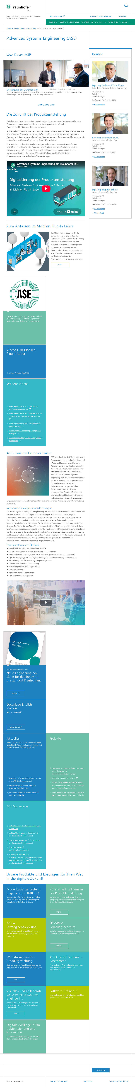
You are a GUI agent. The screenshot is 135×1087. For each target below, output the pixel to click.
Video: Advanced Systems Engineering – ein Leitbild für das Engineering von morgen (25, 415)
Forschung (113, 22)
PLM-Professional (15, 847)
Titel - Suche (126, 5)
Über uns (53, 22)
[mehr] (24, 649)
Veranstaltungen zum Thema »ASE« (23, 792)
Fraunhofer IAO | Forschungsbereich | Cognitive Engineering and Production (24, 17)
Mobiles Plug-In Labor (17, 833)
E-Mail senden (99, 104)
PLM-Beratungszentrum (18, 840)
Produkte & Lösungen (69, 22)
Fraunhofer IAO (57, 16)
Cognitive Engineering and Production (21, 28)
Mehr (59, 264)
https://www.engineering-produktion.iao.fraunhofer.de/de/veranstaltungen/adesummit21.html (25, 857)
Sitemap (122, 16)
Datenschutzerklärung (118, 1081)
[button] (38, 105)
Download (15, 727)
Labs (101, 22)
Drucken (101, 1070)
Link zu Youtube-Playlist (18, 373)
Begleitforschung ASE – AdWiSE (64, 778)
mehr (14, 693)
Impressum (88, 1081)
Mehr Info (98, 213)
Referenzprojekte (89, 22)
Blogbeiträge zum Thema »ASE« (21, 785)
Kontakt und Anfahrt (101, 16)
